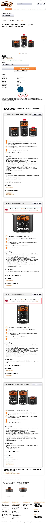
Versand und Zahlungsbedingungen (17, 515)
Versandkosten (20, 522)
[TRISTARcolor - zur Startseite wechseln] (7, 4)
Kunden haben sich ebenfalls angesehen (11, 478)
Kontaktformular (15, 512)
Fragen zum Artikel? (8, 472)
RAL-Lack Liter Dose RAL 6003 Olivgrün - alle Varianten (9, 483)
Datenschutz (25, 507)
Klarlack (23, 208)
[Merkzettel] (38, 4)
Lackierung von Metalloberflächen (16, 509)
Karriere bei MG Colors (27, 504)
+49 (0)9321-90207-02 (6, 510)
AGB (13, 518)
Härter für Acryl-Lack (10, 194)
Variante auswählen (37, 114)
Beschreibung (5, 103)
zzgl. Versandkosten (9, 58)
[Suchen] (30, 4)
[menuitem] (24, 4)
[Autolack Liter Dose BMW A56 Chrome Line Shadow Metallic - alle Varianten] (23, 490)
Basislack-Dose (9, 193)
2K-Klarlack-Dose (9, 192)
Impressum (25, 508)
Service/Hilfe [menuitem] (41, 1)
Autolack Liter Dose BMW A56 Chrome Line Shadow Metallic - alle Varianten (23, 483)
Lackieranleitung (9, 187)
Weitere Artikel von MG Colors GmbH (12, 473)
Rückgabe (14, 511)
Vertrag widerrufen (16, 504)
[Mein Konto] (41, 4)
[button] (21, 71)
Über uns (25, 505)
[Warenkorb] (44, 4)
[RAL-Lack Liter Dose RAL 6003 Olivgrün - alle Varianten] (9, 490)
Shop (37, 210)
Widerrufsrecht (15, 517)
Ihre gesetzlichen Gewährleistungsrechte (17, 506)
